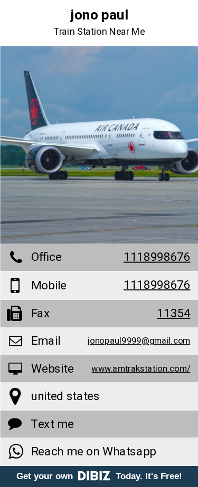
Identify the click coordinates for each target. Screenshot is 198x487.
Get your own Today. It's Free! (99, 476)
